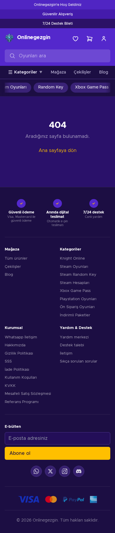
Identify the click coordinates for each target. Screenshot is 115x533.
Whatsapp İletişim (21, 337)
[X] (50, 471)
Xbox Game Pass (90, 87)
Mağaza (58, 72)
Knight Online (72, 258)
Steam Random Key (78, 275)
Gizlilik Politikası (19, 353)
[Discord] (78, 471)
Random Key (49, 87)
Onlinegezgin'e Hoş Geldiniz (57, 4)
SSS (8, 361)
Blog (103, 72)
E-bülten (13, 427)
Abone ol (19, 453)
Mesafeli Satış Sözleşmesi (28, 394)
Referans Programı (22, 402)
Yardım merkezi (74, 337)
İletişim (66, 353)
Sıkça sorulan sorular (78, 361)
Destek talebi (72, 345)
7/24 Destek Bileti (57, 23)
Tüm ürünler (16, 258)
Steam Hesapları (74, 283)
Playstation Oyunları (78, 299)
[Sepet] (89, 38)
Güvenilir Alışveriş (57, 14)
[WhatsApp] (36, 471)
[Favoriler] (75, 38)
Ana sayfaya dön (57, 150)
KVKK (10, 386)
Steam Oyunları (74, 267)
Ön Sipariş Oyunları (77, 307)
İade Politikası (17, 370)
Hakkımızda (15, 345)
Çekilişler (82, 72)
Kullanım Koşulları (21, 378)
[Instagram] (64, 471)
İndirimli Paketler (75, 315)
